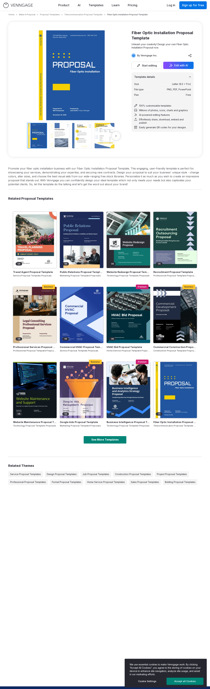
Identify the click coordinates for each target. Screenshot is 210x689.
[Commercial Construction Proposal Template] (175, 315)
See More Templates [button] (105, 439)
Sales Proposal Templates (145, 482)
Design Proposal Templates (62, 474)
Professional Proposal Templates (28, 482)
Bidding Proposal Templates (180, 482)
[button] (147, 65)
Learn (116, 5)
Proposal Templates (50, 14)
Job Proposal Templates (96, 474)
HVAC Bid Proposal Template (124, 347)
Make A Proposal (27, 14)
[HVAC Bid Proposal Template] (128, 315)
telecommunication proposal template (83, 14)
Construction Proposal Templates (133, 474)
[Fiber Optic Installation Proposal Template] (175, 390)
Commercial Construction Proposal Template (175, 347)
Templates (96, 5)
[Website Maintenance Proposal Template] (35, 390)
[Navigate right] (116, 136)
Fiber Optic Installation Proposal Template (175, 422)
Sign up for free (193, 5)
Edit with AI (181, 65)
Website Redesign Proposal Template (128, 272)
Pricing (132, 5)
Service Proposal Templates (25, 474)
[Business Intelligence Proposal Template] (128, 390)
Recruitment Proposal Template (173, 272)
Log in (171, 5)
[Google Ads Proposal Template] (81, 390)
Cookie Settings (147, 681)
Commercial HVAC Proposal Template (81, 347)
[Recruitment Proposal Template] (175, 240)
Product (63, 5)
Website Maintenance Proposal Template (35, 422)
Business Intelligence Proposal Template (128, 422)
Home (11, 14)
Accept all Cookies (185, 681)
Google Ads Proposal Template (79, 422)
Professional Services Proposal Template (35, 347)
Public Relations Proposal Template (81, 272)
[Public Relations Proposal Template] (81, 240)
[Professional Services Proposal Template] (35, 315)
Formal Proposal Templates (66, 482)
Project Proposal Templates (172, 474)
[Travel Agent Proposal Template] (35, 240)
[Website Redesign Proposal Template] (128, 240)
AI (79, 5)
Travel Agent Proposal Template (33, 272)
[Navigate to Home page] (18, 5)
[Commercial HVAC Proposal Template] (81, 315)
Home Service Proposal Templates (106, 482)
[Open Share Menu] (190, 55)
